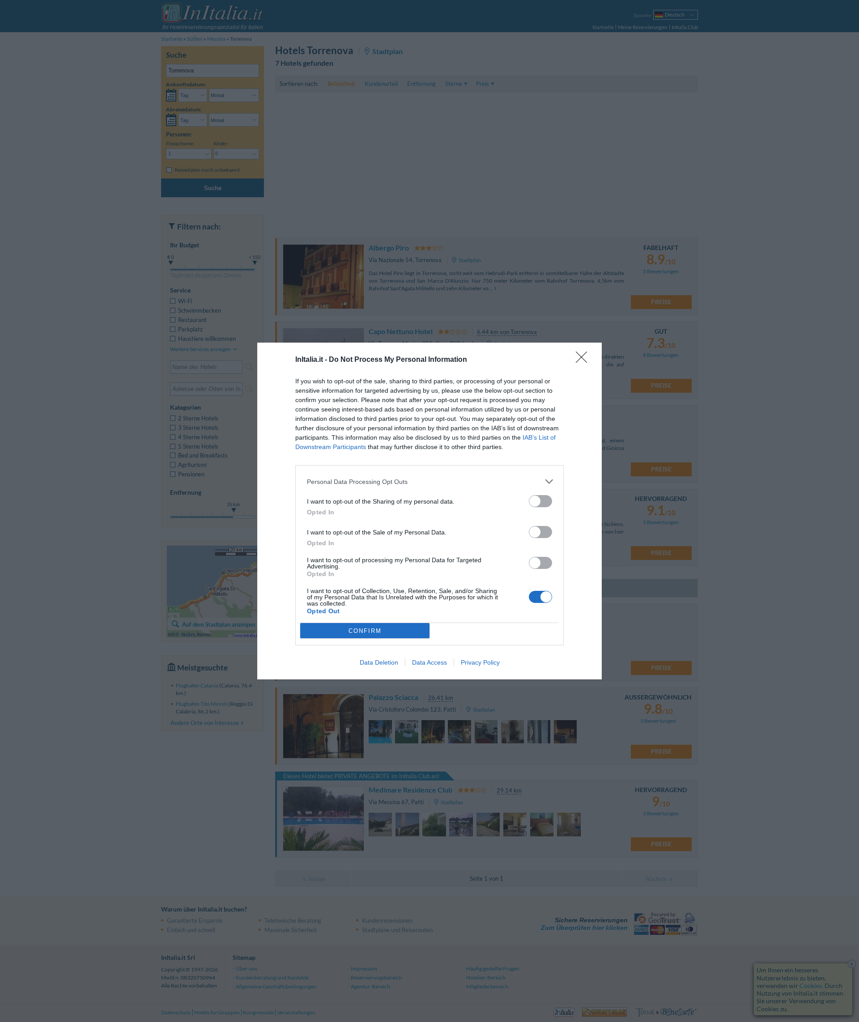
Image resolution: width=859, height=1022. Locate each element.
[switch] (540, 501)
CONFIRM (365, 631)
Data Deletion (379, 662)
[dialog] (429, 511)
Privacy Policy (480, 662)
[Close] (584, 360)
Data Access (429, 662)
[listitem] (429, 481)
